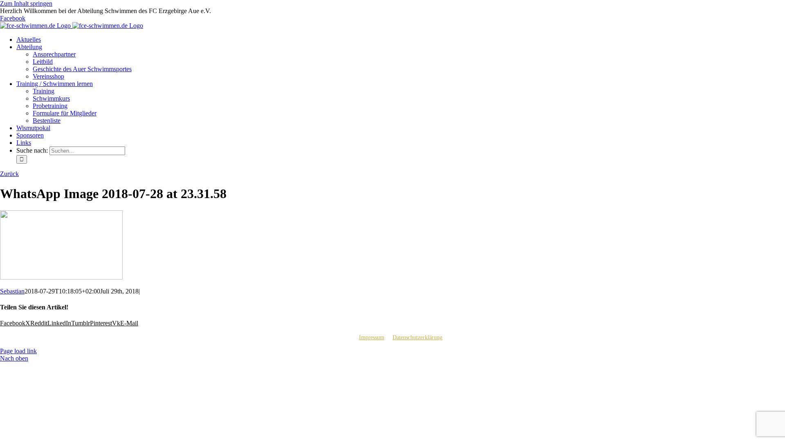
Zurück (9, 173)
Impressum (371, 337)
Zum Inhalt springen (26, 3)
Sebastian (12, 291)
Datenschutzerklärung (417, 337)
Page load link (18, 350)
